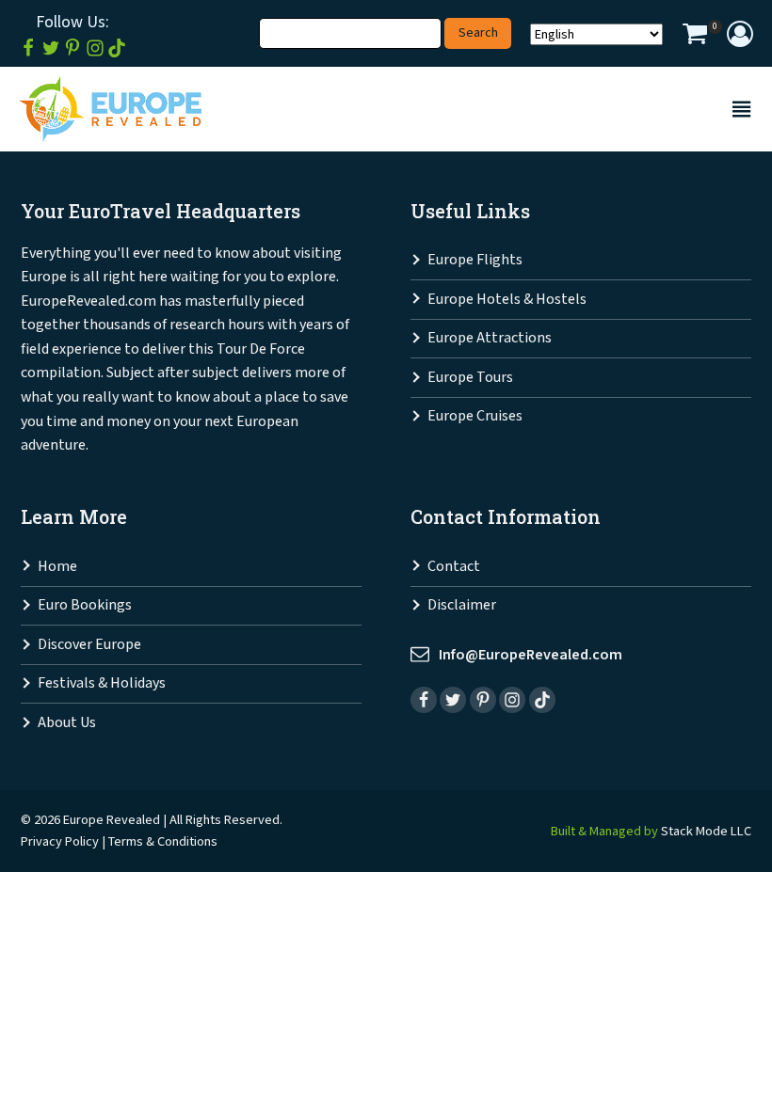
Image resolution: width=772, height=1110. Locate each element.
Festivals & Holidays (102, 683)
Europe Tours (470, 378)
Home (57, 567)
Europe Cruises (475, 416)
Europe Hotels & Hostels (507, 299)
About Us (67, 723)
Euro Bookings (85, 605)
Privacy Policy (60, 841)
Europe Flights (475, 260)
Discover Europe (89, 645)
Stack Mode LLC (706, 831)
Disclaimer (461, 605)
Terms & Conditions (162, 841)
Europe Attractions (489, 338)
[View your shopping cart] (695, 36)
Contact (453, 567)
